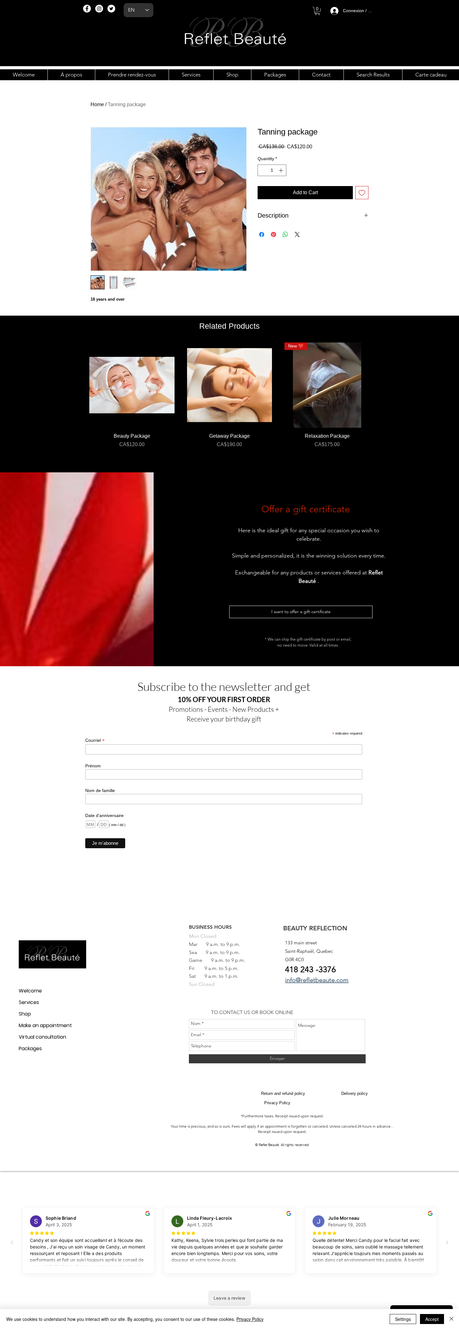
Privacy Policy (250, 1319)
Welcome (30, 990)
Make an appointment (45, 1025)
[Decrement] (262, 170)
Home (97, 104)
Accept (432, 1319)
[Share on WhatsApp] (285, 234)
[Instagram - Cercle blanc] (99, 8)
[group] (229, 404)
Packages (30, 1048)
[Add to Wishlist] (361, 192)
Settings (403, 1319)
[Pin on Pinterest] (273, 234)
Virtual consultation (42, 1037)
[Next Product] (379, 385)
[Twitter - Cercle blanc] (111, 8)
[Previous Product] (80, 385)
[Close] (451, 1319)
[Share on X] (297, 234)
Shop (25, 1013)
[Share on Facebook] (261, 234)
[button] (317, 11)
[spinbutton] (272, 170)
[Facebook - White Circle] (87, 8)
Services (29, 1002)
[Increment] (281, 170)
